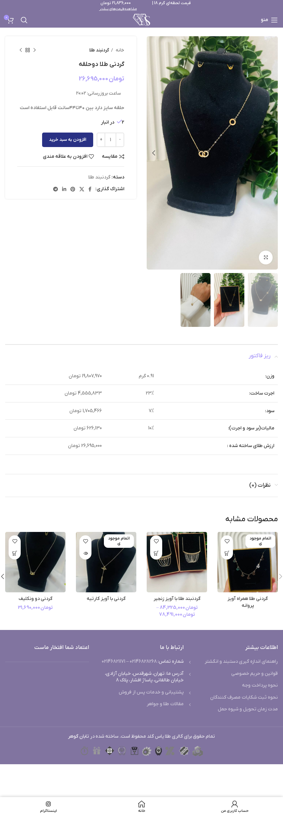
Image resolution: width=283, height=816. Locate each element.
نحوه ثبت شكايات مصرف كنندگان (244, 697)
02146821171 (113, 661)
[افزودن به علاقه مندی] (227, 541)
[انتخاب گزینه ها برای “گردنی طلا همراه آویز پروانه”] (227, 553)
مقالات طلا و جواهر (165, 704)
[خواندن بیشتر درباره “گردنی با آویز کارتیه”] (85, 553)
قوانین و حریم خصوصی (254, 673)
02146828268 (143, 661)
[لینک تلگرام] (55, 189)
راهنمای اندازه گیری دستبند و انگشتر (241, 661)
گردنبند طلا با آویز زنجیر (177, 598)
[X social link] (81, 189)
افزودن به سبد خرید (67, 140)
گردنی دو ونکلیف (35, 598)
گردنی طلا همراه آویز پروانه (247, 602)
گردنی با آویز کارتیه (106, 598)
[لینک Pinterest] (72, 189)
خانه (119, 50)
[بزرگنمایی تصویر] (266, 257)
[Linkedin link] (64, 189)
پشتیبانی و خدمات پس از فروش (151, 692)
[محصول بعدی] (20, 50)
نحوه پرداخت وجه (260, 685)
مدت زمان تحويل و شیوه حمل (248, 709)
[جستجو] (24, 20)
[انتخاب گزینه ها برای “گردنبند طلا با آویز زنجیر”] (156, 553)
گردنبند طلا (99, 50)
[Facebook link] (90, 189)
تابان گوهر (78, 736)
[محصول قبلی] (34, 50)
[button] (15, 553)
